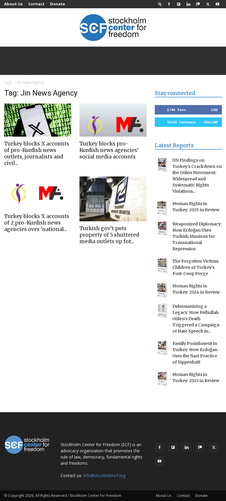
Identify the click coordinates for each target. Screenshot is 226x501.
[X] (207, 4)
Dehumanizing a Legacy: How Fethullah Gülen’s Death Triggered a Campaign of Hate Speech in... (196, 319)
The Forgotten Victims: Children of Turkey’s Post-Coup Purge (195, 267)
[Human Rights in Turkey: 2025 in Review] (162, 208)
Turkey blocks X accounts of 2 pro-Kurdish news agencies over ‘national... (36, 223)
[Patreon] (198, 4)
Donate (57, 3)
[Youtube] (217, 4)
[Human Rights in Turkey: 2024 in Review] (162, 290)
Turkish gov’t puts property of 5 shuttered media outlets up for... (109, 235)
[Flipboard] (178, 4)
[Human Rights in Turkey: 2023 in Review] (162, 378)
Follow (211, 122)
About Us (13, 3)
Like (214, 109)
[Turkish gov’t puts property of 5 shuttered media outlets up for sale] (113, 198)
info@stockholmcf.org (104, 475)
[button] (160, 4)
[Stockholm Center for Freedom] (113, 28)
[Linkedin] (188, 4)
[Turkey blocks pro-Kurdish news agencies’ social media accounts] (113, 120)
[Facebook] (168, 4)
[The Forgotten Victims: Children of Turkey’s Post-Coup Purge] (162, 265)
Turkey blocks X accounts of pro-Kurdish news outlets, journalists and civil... (36, 153)
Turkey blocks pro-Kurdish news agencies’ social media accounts (109, 150)
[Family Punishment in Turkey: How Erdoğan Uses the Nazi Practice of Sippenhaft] (162, 347)
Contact (36, 3)
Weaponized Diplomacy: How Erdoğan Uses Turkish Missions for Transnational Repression (197, 236)
